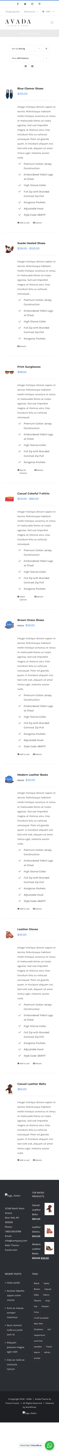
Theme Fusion (12, 1403)
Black (36, 1283)
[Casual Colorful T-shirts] (9, 499)
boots (46, 1283)
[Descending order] (46, 48)
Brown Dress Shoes (30, 620)
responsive (39, 1335)
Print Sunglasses (29, 366)
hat (35, 1306)
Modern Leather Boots (32, 774)
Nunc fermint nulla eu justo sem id (14, 1330)
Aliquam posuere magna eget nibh (15, 1347)
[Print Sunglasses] (9, 372)
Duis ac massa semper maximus (15, 1313)
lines (36, 1312)
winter (37, 1358)
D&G (36, 1295)
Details (38, 223)
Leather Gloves (27, 929)
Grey (47, 1300)
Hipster (45, 1306)
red (49, 1329)
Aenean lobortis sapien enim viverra (15, 1295)
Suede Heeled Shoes (31, 243)
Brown (37, 1289)
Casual (47, 1289)
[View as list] (32, 66)
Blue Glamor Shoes (30, 88)
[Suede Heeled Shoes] (9, 249)
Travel (49, 1346)
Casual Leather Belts (31, 1083)
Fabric (46, 1295)
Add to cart (25, 223)
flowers (37, 1300)
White (47, 1352)
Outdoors (38, 1329)
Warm (37, 1352)
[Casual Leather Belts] (9, 1089)
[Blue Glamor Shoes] (9, 94)
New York (38, 1323)
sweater (38, 1346)
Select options (23, 598)
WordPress (31, 1407)
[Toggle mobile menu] (52, 22)
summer (38, 1341)
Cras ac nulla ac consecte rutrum (16, 1364)
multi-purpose (41, 1318)
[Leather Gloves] (9, 935)
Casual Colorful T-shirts (33, 493)
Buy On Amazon (23, 471)
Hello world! (13, 1282)
